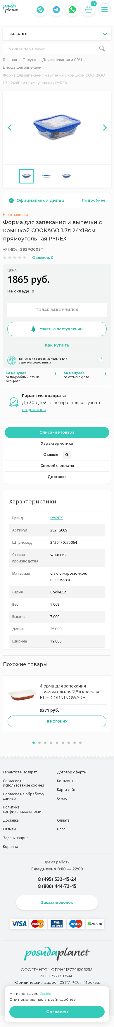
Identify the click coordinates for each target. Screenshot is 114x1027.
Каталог (19, 34)
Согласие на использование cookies (23, 783)
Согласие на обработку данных (23, 796)
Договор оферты (72, 772)
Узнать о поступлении (61, 329)
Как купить (57, 345)
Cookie (45, 993)
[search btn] (102, 48)
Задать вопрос (15, 838)
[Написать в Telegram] (56, 9)
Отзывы (55, 454)
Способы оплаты (57, 465)
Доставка (57, 476)
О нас (62, 798)
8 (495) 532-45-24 (57, 879)
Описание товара (57, 432)
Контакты (65, 781)
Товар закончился (57, 310)
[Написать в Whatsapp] (72, 9)
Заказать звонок (57, 902)
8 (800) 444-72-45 (57, 886)
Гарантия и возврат (20, 772)
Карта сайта (67, 789)
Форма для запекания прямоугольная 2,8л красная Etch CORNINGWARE (69, 691)
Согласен (57, 1011)
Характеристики (57, 443)
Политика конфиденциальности (22, 809)
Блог (61, 829)
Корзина (10, 846)
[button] (34, 743)
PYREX (56, 518)
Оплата (63, 820)
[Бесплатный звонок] (40, 9)
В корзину (57, 721)
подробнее (34, 409)
